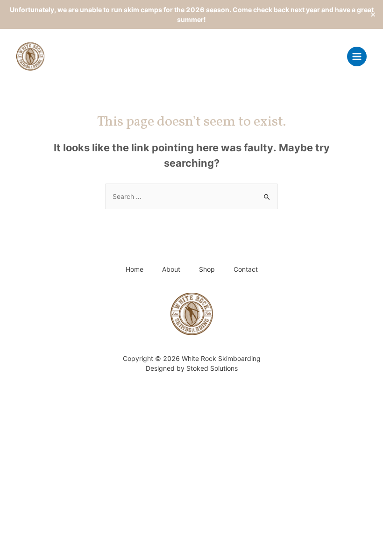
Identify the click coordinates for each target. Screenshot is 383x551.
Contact (246, 269)
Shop (207, 269)
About (171, 269)
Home (134, 269)
